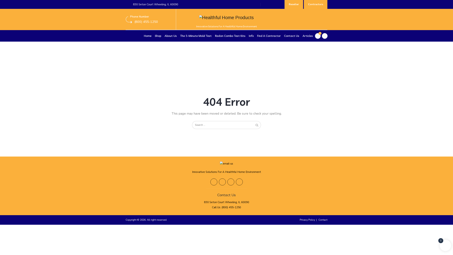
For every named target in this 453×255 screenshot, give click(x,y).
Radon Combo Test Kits (230, 36)
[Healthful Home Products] (226, 19)
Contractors (315, 4)
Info (251, 36)
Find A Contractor (269, 36)
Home (147, 36)
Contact (323, 220)
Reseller (294, 4)
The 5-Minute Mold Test (196, 36)
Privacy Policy (307, 220)
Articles (308, 36)
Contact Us (291, 36)
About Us (171, 36)
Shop (158, 36)
